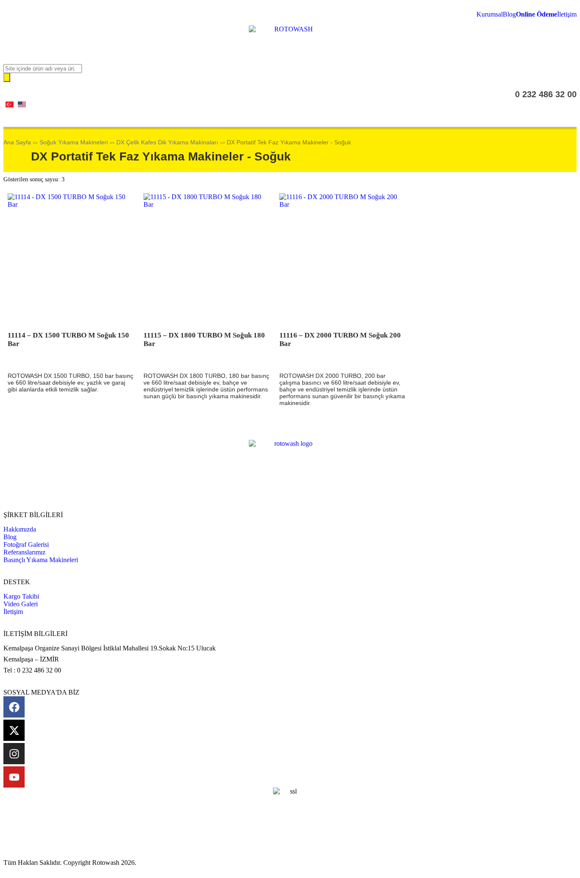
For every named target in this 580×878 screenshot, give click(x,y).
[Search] (6, 77)
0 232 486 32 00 (546, 94)
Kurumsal (489, 14)
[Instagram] (14, 753)
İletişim (567, 14)
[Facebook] (14, 707)
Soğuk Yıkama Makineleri (73, 142)
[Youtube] (14, 777)
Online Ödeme (536, 14)
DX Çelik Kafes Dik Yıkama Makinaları (167, 142)
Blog (509, 14)
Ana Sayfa (17, 142)
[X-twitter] (14, 730)
